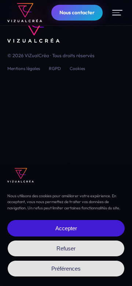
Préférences (66, 268)
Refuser (66, 248)
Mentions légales (23, 68)
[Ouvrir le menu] (117, 13)
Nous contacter (77, 12)
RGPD (55, 68)
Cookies (77, 68)
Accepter (66, 228)
